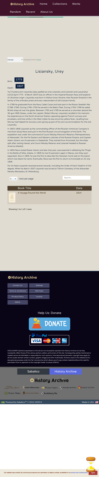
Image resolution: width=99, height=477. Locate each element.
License (39, 297)
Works (76, 3)
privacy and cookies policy (79, 472)
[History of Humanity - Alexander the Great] (68, 387)
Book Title (24, 188)
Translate (38, 59)
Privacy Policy (18, 297)
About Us (46, 11)
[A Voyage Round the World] (12, 197)
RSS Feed (39, 291)
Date (79, 188)
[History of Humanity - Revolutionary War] (49, 393)
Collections (60, 3)
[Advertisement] (49, 37)
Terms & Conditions (17, 291)
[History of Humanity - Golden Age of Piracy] (31, 393)
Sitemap (39, 285)
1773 (19, 79)
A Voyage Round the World (32, 192)
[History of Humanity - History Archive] (49, 380)
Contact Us (17, 285)
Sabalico (33, 371)
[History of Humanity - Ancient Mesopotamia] (31, 387)
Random (15, 11)
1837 (20, 86)
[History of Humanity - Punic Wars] (12, 393)
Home (43, 3)
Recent (30, 11)
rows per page (25, 178)
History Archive (66, 371)
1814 (78, 192)
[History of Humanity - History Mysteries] (12, 387)
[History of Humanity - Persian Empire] (49, 387)
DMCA (17, 302)
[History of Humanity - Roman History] (86, 387)
